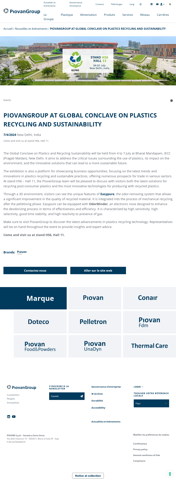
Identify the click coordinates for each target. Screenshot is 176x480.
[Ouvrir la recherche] (170, 4)
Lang (132, 4)
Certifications (140, 443)
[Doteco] (40, 322)
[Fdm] (149, 322)
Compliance (139, 460)
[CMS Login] (162, 4)
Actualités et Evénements (105, 421)
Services (127, 15)
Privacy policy (140, 449)
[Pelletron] (94, 322)
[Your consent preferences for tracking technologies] (170, 474)
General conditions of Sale (146, 455)
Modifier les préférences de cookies (151, 434)
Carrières (163, 15)
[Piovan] (94, 298)
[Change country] (140, 4)
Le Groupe (49, 17)
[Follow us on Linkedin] (151, 4)
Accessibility (98, 407)
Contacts (100, 4)
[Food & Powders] (40, 346)
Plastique (67, 15)
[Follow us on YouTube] (157, 4)
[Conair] (149, 298)
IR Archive (97, 393)
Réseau (145, 15)
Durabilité (97, 400)
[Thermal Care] (149, 346)
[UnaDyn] (94, 346)
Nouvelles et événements (31, 29)
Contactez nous (35, 270)
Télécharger (117, 4)
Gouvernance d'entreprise (106, 386)
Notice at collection (88, 475)
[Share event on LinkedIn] (171, 101)
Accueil (8, 29)
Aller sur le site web (98, 270)
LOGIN (137, 386)
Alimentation (88, 15)
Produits (109, 15)
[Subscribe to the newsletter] (82, 396)
